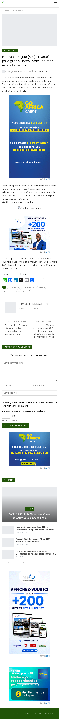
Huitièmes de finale (28, 287)
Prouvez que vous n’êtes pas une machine (23, 411)
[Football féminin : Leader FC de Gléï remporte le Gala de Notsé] (8, 542)
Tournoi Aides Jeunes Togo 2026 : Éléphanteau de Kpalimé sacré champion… (36, 528)
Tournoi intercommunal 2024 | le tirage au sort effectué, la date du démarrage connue (43, 331)
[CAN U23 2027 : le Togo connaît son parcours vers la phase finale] (29, 504)
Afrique (29, 509)
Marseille (42, 287)
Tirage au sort (25, 291)
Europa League (13, 287)
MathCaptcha (13, 420)
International (10, 51)
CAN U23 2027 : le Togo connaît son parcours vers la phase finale (29, 516)
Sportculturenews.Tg (10, 291)
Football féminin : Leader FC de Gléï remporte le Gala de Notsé (33, 540)
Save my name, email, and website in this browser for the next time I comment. (30, 404)
